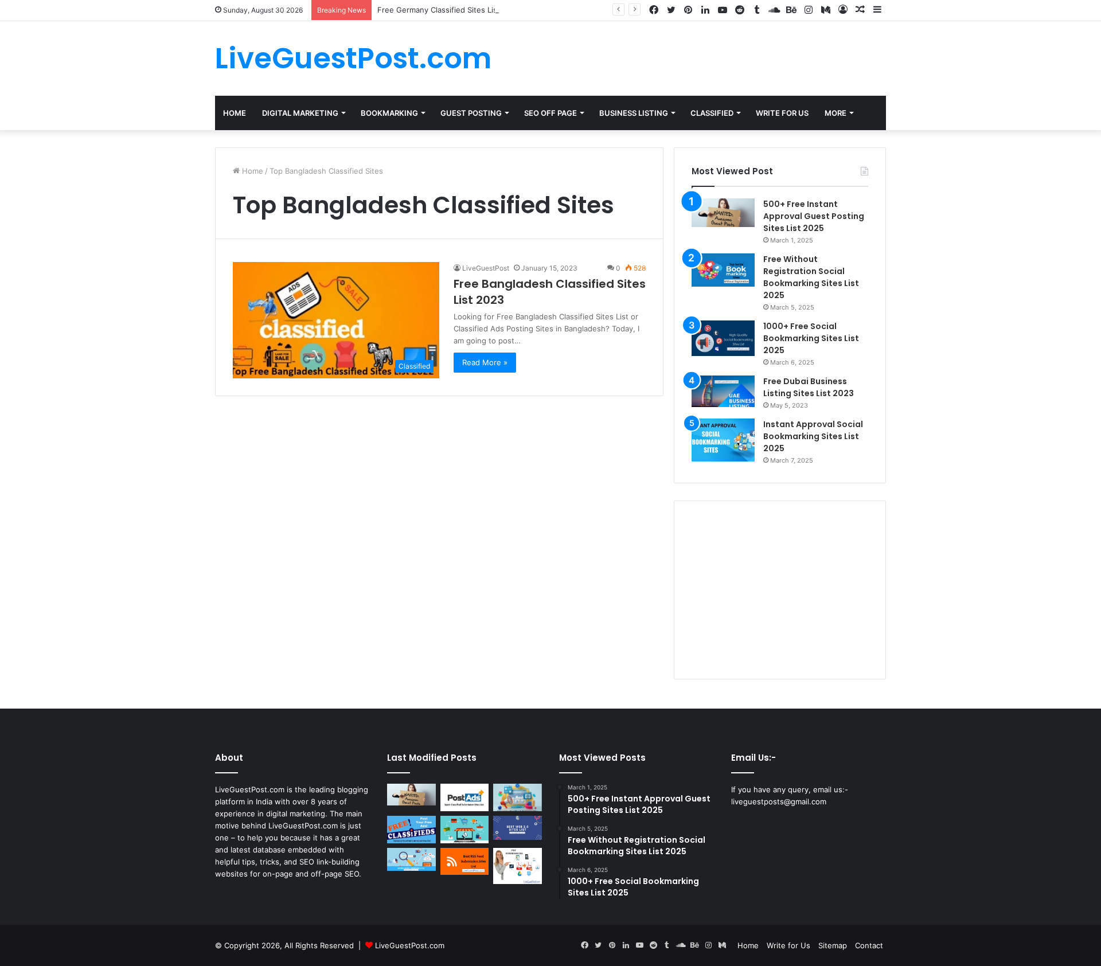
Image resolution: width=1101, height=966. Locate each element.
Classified (711, 113)
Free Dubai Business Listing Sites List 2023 (808, 387)
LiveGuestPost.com (409, 945)
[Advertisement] (780, 590)
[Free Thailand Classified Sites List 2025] (464, 829)
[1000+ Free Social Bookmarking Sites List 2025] (723, 338)
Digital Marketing (300, 113)
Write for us (782, 113)
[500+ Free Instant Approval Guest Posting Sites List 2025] (723, 212)
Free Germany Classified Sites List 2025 (449, 9)
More (835, 113)
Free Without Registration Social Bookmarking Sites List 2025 (811, 277)
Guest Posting (471, 113)
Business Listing (633, 113)
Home (234, 113)
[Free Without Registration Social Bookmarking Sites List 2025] (723, 270)
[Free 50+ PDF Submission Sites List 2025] (517, 866)
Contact (869, 945)
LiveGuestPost (485, 268)
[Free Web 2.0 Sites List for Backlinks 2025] (517, 828)
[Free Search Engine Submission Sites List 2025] (411, 859)
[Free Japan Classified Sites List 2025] (517, 797)
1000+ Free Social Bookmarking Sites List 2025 (811, 338)
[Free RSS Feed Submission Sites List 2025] (464, 861)
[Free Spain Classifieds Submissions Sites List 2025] (464, 797)
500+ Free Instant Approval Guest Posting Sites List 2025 (813, 216)
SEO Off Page (550, 113)
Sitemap (832, 945)
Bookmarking (389, 113)
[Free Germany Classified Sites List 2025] (411, 829)
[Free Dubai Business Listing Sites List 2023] (723, 391)
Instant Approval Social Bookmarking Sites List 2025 (813, 436)
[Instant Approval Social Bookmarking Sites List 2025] (723, 440)
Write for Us (788, 945)
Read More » (484, 362)
